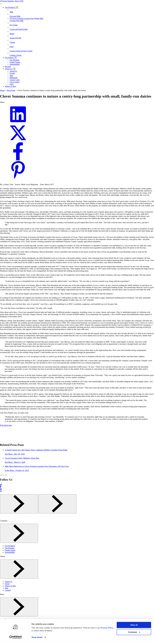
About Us (8, 582)
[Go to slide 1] (1, 475)
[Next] (57, 503)
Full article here (6, 425)
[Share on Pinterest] (18, 178)
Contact (8, 590)
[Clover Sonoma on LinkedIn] (1, 489)
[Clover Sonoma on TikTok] (1, 485)
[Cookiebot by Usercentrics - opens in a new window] (15, 637)
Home (2, 90)
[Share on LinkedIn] (18, 123)
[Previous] (19, 503)
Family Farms (10, 550)
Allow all (134, 625)
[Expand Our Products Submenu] (16, 7)
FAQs (7, 584)
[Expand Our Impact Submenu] (15, 57)
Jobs (6, 588)
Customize (132, 632)
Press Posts (11, 90)
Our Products (10, 546)
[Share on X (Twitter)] (18, 141)
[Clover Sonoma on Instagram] (1, 491)
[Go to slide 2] (3, 475)
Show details (37, 637)
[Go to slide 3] (6, 475)
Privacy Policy (107, 628)
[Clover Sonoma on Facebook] (0, 487)
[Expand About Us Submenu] (14, 69)
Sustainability (10, 552)
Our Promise (9, 548)
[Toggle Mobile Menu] (1, 3)
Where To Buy (10, 586)
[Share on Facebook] (18, 160)
